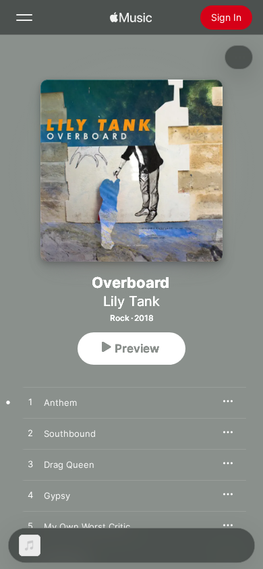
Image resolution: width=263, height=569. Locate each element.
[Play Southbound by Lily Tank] (30, 433)
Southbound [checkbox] (70, 433)
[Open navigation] (24, 17)
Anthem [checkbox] (60, 402)
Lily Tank (131, 301)
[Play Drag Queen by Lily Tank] (30, 464)
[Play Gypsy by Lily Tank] (30, 495)
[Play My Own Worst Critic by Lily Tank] (30, 526)
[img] (131, 17)
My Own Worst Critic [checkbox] (87, 526)
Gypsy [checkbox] (57, 495)
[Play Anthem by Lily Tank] (30, 402)
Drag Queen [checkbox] (69, 464)
